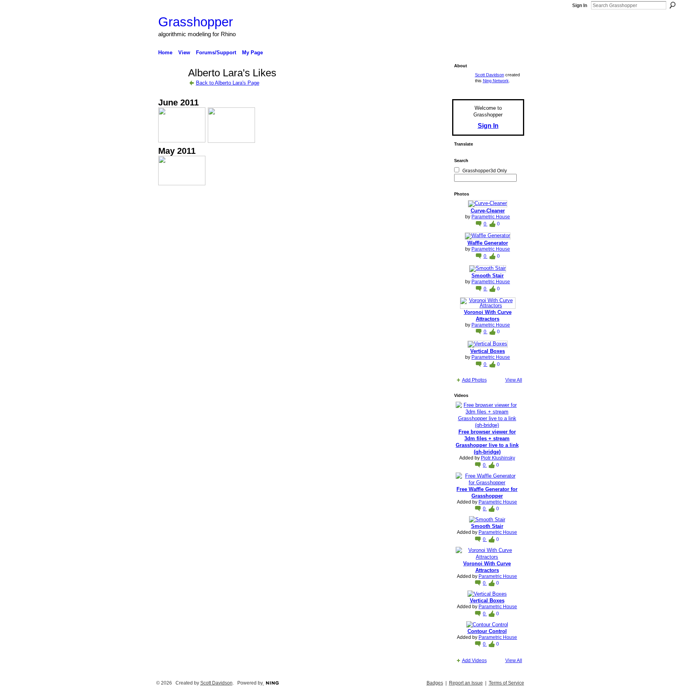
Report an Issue (466, 683)
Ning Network (496, 80)
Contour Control (487, 631)
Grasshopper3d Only (484, 170)
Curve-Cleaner (488, 211)
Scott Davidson (489, 74)
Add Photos (474, 380)
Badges (435, 683)
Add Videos (474, 660)
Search (672, 5)
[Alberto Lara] (170, 87)
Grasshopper (195, 22)
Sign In (579, 5)
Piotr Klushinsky (498, 458)
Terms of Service (506, 683)
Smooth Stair (487, 276)
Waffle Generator (488, 243)
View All (513, 380)
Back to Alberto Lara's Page (227, 83)
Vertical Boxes (487, 351)
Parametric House (490, 217)
